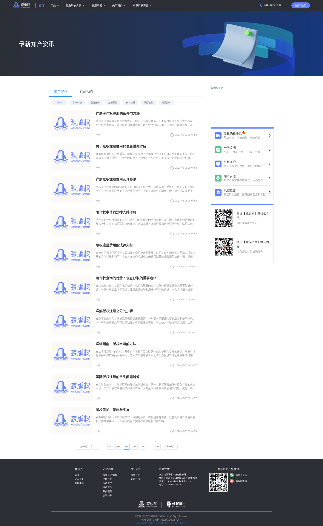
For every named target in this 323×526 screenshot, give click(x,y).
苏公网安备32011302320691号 (172, 523)
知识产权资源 (140, 5)
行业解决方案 (73, 5)
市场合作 (135, 479)
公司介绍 (135, 475)
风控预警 (107, 491)
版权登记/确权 (110, 475)
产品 (53, 5)
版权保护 (107, 483)
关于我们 (117, 5)
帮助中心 (79, 483)
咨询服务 (107, 495)
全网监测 (107, 479)
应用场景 (97, 5)
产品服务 (79, 479)
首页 (41, 5)
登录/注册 (300, 5)
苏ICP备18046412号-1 (146, 523)
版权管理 (107, 487)
